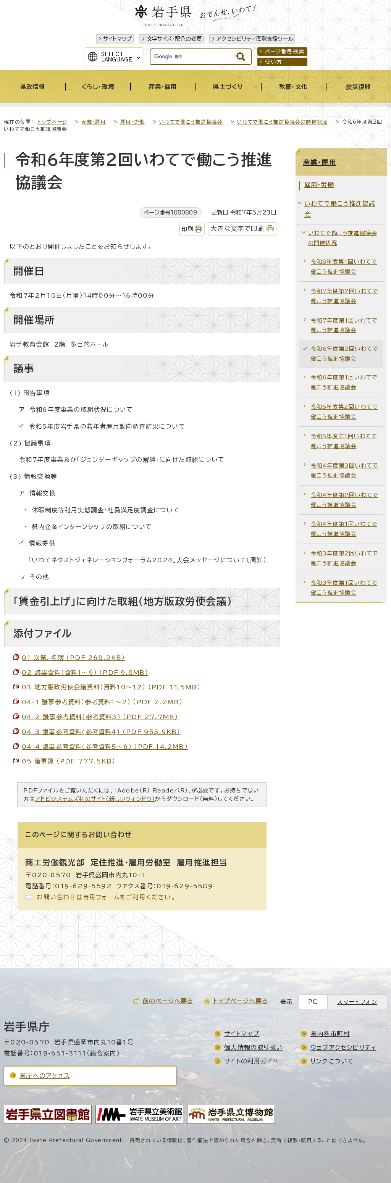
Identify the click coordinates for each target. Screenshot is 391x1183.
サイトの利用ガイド (251, 1061)
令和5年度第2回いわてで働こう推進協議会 (344, 412)
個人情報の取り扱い (253, 1047)
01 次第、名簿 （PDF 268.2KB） (73, 658)
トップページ (52, 121)
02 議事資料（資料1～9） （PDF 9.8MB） (85, 673)
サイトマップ (117, 39)
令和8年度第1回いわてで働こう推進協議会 (344, 266)
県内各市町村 (330, 1034)
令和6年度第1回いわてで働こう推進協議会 (344, 382)
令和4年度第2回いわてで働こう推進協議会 (344, 500)
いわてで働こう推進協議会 (191, 121)
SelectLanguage (116, 57)
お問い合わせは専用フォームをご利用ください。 (106, 897)
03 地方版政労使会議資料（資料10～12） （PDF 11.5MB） (111, 687)
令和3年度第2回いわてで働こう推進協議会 (344, 558)
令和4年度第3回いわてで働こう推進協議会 (344, 470)
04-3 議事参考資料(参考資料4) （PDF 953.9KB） (101, 732)
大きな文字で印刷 (237, 228)
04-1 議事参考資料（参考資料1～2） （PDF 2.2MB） (102, 702)
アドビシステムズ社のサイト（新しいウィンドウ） (95, 799)
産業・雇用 (94, 121)
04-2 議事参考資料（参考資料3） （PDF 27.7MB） (100, 717)
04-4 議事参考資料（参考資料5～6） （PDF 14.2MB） (105, 747)
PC (313, 1002)
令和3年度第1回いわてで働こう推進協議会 (344, 588)
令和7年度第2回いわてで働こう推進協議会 (344, 296)
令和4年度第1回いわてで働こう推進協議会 (344, 529)
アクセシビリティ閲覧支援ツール (255, 39)
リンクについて (332, 1061)
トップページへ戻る (240, 1001)
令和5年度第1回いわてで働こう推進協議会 (344, 441)
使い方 (274, 62)
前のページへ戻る (168, 1001)
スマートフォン (357, 1002)
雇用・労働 (132, 121)
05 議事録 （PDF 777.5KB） (68, 761)
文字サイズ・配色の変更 (174, 39)
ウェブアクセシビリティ (343, 1047)
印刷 (187, 229)
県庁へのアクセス (44, 1076)
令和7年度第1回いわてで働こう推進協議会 (344, 325)
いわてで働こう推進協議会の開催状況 (282, 121)
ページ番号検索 (284, 51)
